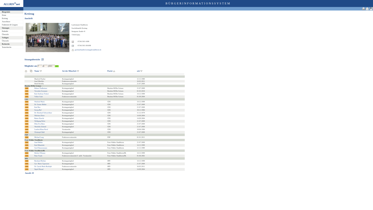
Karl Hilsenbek (39, 145)
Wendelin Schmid (40, 126)
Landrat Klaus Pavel (41, 129)
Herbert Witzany (39, 153)
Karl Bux (37, 107)
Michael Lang (39, 137)
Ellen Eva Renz (39, 124)
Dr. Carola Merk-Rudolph (43, 166)
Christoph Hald (39, 132)
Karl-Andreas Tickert (41, 94)
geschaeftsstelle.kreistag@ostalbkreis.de (88, 50)
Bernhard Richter (40, 161)
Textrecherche (6, 47)
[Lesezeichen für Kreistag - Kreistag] (371, 8)
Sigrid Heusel (38, 169)
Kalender (5, 31)
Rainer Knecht (39, 118)
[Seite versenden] (367, 8)
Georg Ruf (38, 110)
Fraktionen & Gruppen (10, 25)
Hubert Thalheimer (40, 88)
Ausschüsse (6, 22)
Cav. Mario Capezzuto (41, 163)
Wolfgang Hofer (39, 121)
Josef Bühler (38, 142)
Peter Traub (38, 156)
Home (4, 15)
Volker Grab (38, 96)
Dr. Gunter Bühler (40, 104)
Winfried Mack (39, 102)
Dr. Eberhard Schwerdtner (43, 113)
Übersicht (5, 34)
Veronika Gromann (40, 91)
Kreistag (5, 18)
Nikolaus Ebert (39, 115)
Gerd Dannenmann (40, 148)
